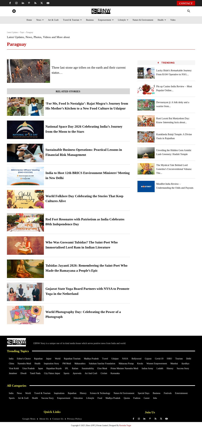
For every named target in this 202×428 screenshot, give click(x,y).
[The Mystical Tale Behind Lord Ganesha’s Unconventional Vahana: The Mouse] (146, 168)
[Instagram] (16, 3)
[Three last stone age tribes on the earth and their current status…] (28, 71)
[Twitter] (42, 3)
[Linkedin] (23, 3)
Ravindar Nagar (125, 425)
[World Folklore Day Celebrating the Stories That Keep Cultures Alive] (25, 199)
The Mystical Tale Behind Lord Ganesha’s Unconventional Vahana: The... (174, 169)
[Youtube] (48, 3)
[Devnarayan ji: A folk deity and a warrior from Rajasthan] (146, 104)
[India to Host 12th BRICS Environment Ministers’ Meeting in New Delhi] (25, 176)
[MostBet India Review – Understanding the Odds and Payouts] (146, 186)
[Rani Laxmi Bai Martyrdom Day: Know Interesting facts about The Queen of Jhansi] (146, 121)
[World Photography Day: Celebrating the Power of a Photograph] (25, 315)
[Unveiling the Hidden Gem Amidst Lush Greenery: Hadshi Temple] (146, 152)
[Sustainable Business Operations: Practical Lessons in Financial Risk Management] (25, 153)
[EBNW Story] (100, 11)
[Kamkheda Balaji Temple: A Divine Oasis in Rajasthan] (146, 136)
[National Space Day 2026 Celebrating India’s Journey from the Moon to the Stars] (25, 130)
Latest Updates (12, 32)
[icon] (14, 11)
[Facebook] (10, 3)
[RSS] (35, 3)
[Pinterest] (29, 3)
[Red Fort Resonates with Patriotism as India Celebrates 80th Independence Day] (25, 222)
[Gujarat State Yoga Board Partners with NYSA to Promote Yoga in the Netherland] (25, 292)
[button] (188, 11)
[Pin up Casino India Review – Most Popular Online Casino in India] (146, 88)
